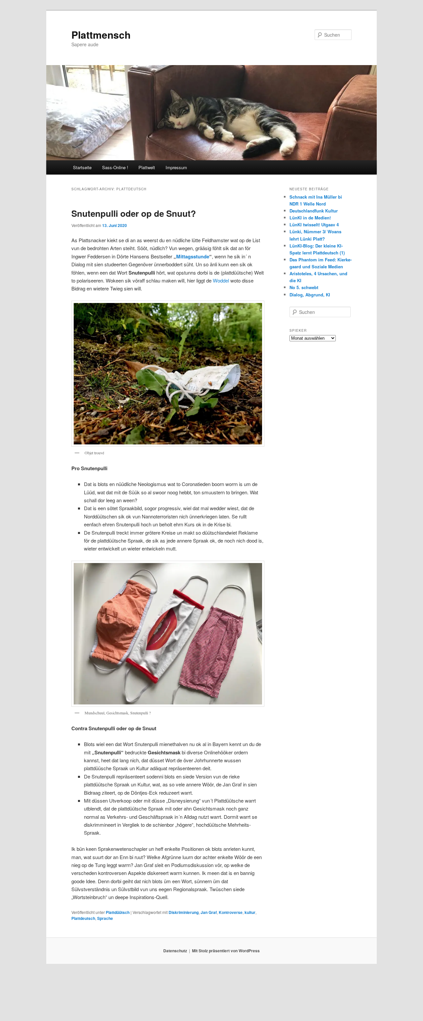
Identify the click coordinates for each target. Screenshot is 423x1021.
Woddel (221, 280)
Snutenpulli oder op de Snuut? (133, 213)
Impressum (176, 167)
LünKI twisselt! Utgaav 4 (314, 224)
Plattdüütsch (118, 912)
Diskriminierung (184, 912)
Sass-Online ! (115, 167)
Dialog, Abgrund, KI (309, 294)
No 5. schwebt (303, 287)
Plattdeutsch (83, 918)
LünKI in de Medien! (310, 217)
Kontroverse (231, 912)
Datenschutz (175, 951)
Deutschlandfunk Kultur (313, 211)
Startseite (82, 167)
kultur (250, 912)
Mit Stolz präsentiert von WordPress (226, 951)
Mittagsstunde (192, 256)
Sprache (105, 918)
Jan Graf (209, 912)
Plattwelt (146, 167)
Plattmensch (101, 34)
